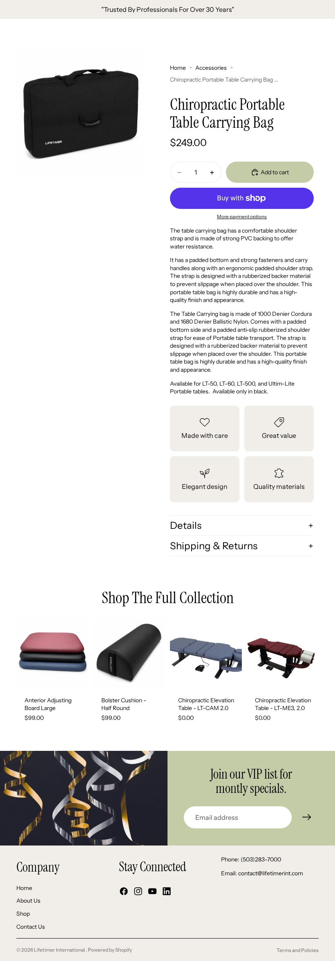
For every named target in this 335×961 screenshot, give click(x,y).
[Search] (27, 34)
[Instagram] (138, 892)
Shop (23, 913)
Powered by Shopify (110, 950)
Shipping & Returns (213, 546)
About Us (28, 901)
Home (178, 67)
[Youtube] (152, 892)
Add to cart (275, 172)
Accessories (211, 67)
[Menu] (9, 34)
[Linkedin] (167, 892)
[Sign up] (307, 817)
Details (185, 525)
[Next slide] (79, 652)
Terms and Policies (298, 950)
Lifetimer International (60, 950)
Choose (82, 675)
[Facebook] (124, 892)
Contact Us (30, 926)
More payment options (242, 217)
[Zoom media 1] (80, 114)
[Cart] (325, 34)
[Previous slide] (25, 652)
